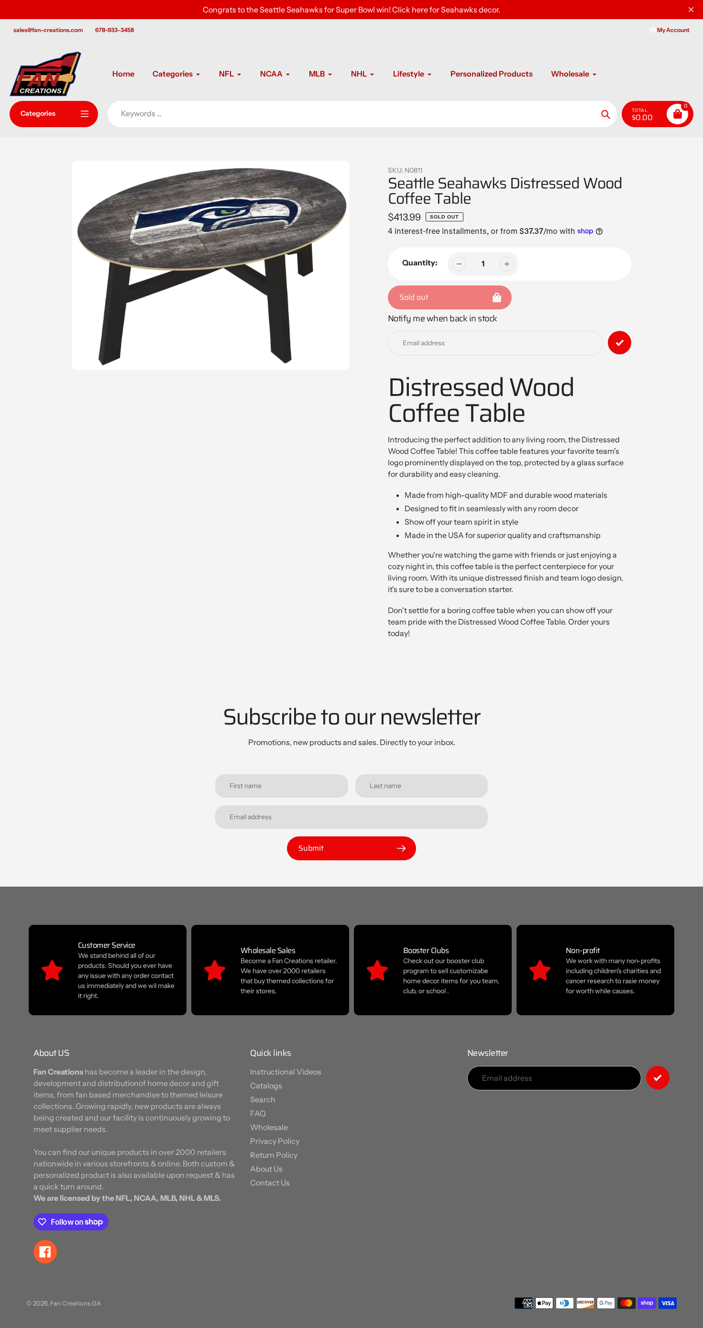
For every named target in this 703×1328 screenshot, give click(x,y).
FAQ (258, 1113)
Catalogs (266, 1085)
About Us (266, 1169)
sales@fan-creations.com (48, 29)
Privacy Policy (274, 1141)
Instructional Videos (285, 1071)
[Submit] (658, 1077)
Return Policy (273, 1155)
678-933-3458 (114, 29)
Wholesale (269, 1127)
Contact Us (270, 1182)
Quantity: (420, 262)
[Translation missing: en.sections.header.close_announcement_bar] (691, 9)
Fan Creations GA (75, 1303)
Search (262, 1099)
